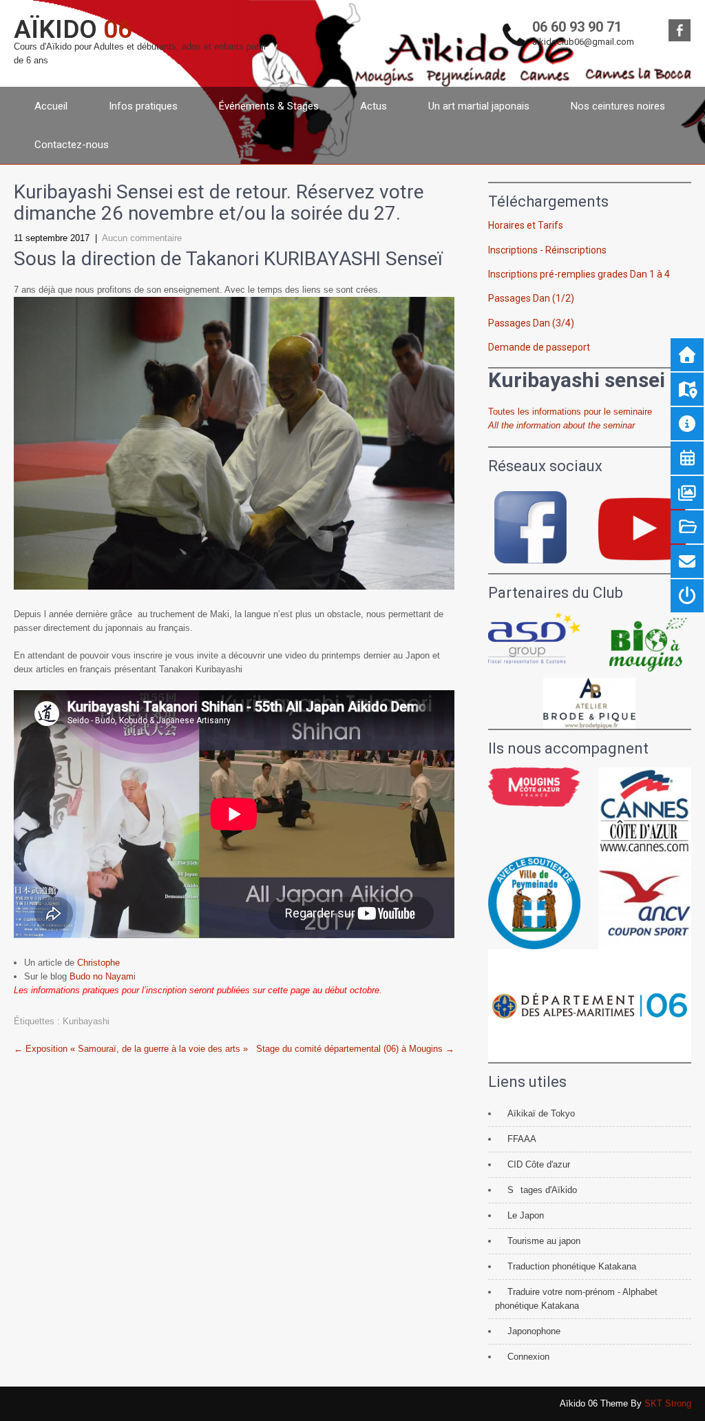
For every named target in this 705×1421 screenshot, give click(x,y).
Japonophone (533, 1331)
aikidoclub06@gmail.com (583, 42)
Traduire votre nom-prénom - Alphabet (582, 1292)
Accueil (50, 106)
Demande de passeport (539, 347)
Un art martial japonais (478, 106)
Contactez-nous (71, 144)
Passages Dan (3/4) (531, 323)
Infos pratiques (143, 106)
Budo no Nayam (102, 976)
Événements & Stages (269, 106)
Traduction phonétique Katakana (571, 1266)
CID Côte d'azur (538, 1164)
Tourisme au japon (543, 1241)
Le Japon (525, 1215)
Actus (373, 106)
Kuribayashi (86, 1021)
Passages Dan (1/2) (531, 298)
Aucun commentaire (142, 238)
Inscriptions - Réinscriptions (547, 250)
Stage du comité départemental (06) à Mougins (355, 1049)
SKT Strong (667, 1403)
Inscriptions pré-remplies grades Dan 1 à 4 (579, 274)
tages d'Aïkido (548, 1190)
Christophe (98, 962)
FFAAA (521, 1139)
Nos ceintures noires (618, 106)
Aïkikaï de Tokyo (541, 1113)
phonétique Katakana (537, 1305)
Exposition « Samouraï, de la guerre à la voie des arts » (131, 1049)
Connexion (528, 1356)
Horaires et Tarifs (525, 225)
